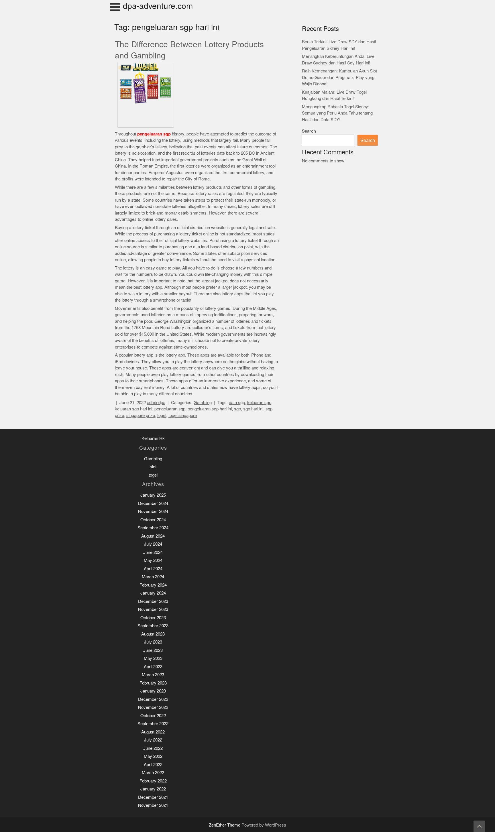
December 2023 (153, 601)
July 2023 (153, 642)
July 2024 (153, 544)
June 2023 (153, 650)
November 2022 (153, 707)
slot (153, 466)
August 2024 (153, 536)
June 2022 (153, 748)
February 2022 (153, 781)
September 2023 (153, 625)
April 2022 (153, 764)
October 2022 (153, 715)
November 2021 (153, 805)
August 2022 (153, 732)
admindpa (156, 402)
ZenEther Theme (225, 825)
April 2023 (153, 666)
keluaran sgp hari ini (133, 409)
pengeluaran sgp (154, 134)
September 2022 (153, 723)
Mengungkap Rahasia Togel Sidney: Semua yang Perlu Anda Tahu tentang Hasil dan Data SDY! (337, 113)
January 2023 (153, 691)
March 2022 (153, 772)
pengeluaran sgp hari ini (210, 409)
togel (161, 415)
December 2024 (153, 503)
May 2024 (153, 560)
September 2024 (153, 527)
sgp (237, 409)
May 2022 (153, 756)
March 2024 (153, 576)
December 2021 (153, 797)
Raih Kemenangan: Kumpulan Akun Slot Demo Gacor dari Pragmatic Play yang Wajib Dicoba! (339, 77)
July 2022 (153, 740)
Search (309, 131)
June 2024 (153, 552)
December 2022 (153, 699)
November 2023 (153, 609)
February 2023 (153, 683)
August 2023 (153, 634)
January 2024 (153, 593)
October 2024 (153, 519)
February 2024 (153, 585)
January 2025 (153, 495)
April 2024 (153, 568)
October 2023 (153, 617)
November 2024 (153, 511)
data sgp (237, 402)
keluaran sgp (259, 402)
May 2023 (153, 658)
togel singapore (182, 415)
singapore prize (140, 415)
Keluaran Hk (153, 438)
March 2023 (153, 674)
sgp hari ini (253, 409)
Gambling (203, 402)
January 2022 (153, 789)
